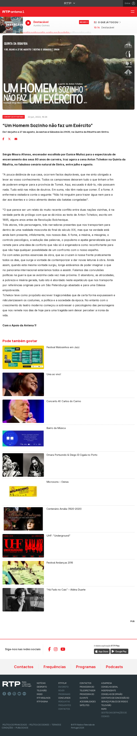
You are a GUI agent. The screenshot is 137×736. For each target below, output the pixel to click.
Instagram (14, 694)
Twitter (9, 694)
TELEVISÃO (42, 690)
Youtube (19, 694)
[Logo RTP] (17, 684)
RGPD (103, 709)
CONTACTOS (85, 683)
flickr (24, 694)
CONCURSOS (64, 697)
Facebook (4, 694)
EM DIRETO (63, 686)
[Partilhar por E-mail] (16, 139)
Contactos (23, 666)
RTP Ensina (42, 701)
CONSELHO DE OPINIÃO (111, 694)
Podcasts (114, 666)
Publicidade (22, 727)
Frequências (54, 666)
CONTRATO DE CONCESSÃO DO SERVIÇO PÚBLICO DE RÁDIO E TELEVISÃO (115, 701)
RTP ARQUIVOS (43, 697)
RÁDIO (39, 694)
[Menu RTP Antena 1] (134, 12)
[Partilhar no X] (9, 139)
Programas (86, 666)
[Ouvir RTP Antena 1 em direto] (11, 25)
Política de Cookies (39, 724)
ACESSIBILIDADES (88, 701)
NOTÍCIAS (41, 683)
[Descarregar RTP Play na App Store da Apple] (102, 651)
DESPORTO (42, 686)
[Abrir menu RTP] (68, 3)
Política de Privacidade (15, 724)
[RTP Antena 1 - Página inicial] (11, 12)
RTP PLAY (62, 683)
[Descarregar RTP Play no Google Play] (119, 651)
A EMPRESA (106, 683)
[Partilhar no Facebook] (3, 139)
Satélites (84, 705)
